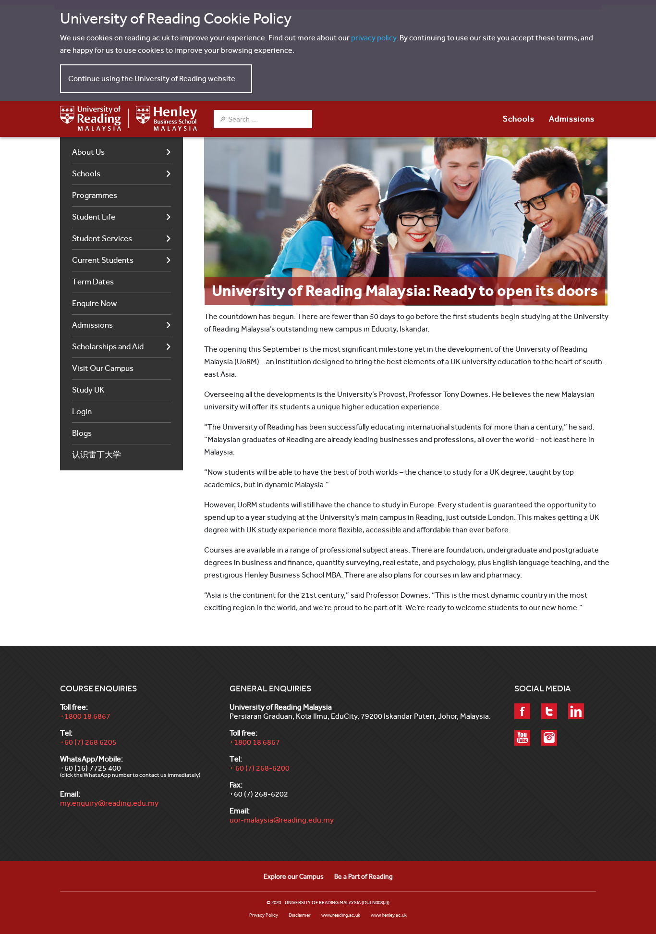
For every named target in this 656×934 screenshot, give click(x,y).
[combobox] (263, 119)
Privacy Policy (263, 915)
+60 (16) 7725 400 (90, 768)
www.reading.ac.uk (340, 915)
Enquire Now (94, 303)
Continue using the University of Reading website (151, 78)
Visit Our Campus (103, 368)
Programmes (94, 195)
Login (82, 411)
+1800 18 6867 (85, 716)
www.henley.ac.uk (389, 915)
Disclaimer (300, 915)
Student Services (102, 239)
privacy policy (373, 37)
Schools (86, 174)
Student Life (93, 217)
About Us (88, 152)
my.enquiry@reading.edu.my (109, 803)
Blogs (82, 433)
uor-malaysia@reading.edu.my (282, 819)
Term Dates (93, 282)
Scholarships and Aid (108, 347)
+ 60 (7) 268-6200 (260, 768)
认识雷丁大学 (96, 455)
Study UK (88, 390)
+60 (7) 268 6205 (88, 742)
